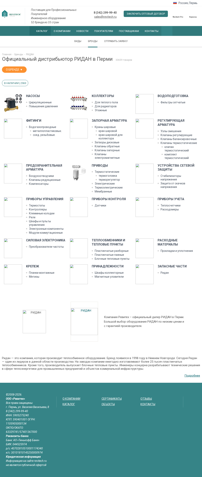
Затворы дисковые (107, 142)
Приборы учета (171, 199)
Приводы (100, 165)
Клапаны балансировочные (179, 139)
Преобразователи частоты (46, 246)
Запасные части (172, 266)
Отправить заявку (116, 41)
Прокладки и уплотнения (177, 250)
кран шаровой (108, 131)
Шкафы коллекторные (109, 272)
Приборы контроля (109, 199)
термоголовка (108, 175)
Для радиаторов (106, 106)
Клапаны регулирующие (176, 135)
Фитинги (33, 120)
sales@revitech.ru (105, 16)
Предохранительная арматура (44, 168)
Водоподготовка (173, 96)
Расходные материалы (168, 242)
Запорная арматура (109, 120)
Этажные (101, 110)
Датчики (100, 205)
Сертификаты (112, 398)
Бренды (92, 41)
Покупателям (103, 31)
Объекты (108, 404)
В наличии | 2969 (15, 83)
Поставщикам (129, 31)
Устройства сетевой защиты (176, 168)
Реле (32, 217)
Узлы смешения (171, 131)
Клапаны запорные (107, 150)
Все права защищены (19, 402)
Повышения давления (43, 106)
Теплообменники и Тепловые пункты (108, 242)
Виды (77, 41)
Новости (82, 31)
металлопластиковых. (47, 131)
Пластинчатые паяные (109, 254)
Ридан (165, 272)
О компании (62, 31)
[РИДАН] (84, 321)
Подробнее (192, 375)
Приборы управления (44, 199)
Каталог (42, 31)
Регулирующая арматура (171, 123)
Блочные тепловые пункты (112, 258)
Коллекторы (103, 96)
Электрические (105, 183)
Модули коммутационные (46, 232)
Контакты (151, 31)
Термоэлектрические (109, 187)
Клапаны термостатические (179, 143)
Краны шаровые (105, 127)
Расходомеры (170, 209)
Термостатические (107, 171)
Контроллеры (38, 209)
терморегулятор (109, 179)
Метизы (34, 276)
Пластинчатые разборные (112, 250)
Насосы (33, 96)
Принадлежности (107, 266)
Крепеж (32, 266)
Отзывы (146, 398)
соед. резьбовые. (44, 134)
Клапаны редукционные (45, 179)
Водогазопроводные (42, 127)
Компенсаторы (39, 183)
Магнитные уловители (109, 276)
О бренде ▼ (14, 69)
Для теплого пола (106, 102)
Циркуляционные (40, 102)
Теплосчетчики (170, 205)
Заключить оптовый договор (146, 13)
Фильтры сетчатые (173, 102)
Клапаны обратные (107, 146)
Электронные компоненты (46, 228)
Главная (6, 54)
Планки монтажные (41, 272)
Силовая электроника (45, 240)
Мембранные (103, 191)
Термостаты (37, 205)
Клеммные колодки (41, 213)
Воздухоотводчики (41, 175)
